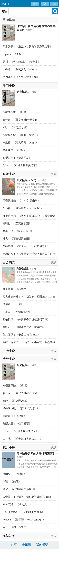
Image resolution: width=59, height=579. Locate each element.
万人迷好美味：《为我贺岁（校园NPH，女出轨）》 (29, 297)
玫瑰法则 (22, 268)
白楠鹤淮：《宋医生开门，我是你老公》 (26, 246)
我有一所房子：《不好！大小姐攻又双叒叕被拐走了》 (29, 343)
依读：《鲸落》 (12, 481)
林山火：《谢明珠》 (14, 474)
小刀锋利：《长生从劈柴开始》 (21, 77)
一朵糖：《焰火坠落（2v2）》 (20, 142)
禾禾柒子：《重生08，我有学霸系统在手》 (27, 46)
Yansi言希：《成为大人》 (17, 504)
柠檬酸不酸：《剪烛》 (16, 112)
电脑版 (26, 544)
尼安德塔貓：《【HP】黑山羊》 (21, 200)
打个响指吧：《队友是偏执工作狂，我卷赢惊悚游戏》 (29, 217)
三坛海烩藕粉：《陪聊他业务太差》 (24, 512)
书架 (54, 3)
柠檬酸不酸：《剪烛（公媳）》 (21, 135)
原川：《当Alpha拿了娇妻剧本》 (21, 61)
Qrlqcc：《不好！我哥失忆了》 (21, 165)
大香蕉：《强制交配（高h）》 (20, 69)
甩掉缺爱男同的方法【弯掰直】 (36, 453)
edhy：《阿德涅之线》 (16, 127)
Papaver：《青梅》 (13, 54)
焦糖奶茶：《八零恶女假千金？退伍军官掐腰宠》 (29, 255)
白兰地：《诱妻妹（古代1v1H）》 (23, 438)
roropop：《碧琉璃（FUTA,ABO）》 (24, 519)
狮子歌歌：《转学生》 (16, 289)
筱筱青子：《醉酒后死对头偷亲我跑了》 (26, 327)
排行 (35, 3)
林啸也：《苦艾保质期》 (17, 223)
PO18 (6, 3)
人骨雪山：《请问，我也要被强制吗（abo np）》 (27, 498)
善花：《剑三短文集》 (16, 527)
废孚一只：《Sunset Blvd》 (18, 231)
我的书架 (42, 544)
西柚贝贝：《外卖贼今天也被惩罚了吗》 (26, 319)
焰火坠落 (22, 91)
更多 (53, 174)
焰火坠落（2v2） (27, 180)
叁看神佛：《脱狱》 (14, 150)
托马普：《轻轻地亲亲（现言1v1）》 (24, 208)
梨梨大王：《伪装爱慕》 (17, 157)
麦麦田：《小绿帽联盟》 (17, 311)
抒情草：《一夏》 (13, 304)
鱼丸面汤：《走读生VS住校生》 (21, 334)
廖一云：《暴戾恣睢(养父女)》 (20, 119)
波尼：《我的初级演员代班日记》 (22, 489)
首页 (14, 544)
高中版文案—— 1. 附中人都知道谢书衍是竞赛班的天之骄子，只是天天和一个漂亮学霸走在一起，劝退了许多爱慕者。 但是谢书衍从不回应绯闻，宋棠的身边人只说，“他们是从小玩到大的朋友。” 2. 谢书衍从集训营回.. (37, 279)
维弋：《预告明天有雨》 (17, 238)
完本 (44, 3)
